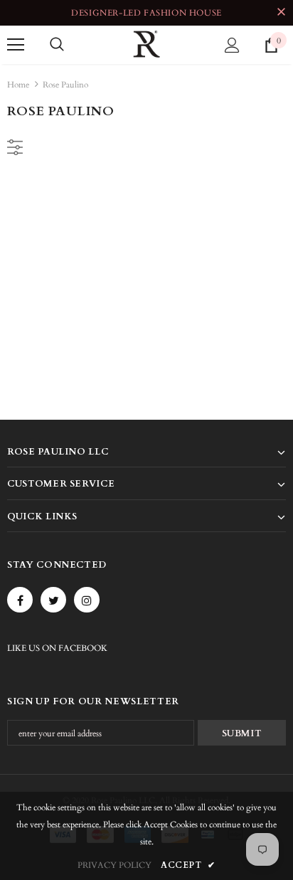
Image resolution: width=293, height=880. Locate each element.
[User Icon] (232, 45)
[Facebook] (20, 600)
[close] (281, 13)
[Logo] (146, 44)
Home (18, 84)
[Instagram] (87, 600)
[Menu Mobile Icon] (15, 44)
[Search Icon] (57, 45)
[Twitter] (53, 600)
